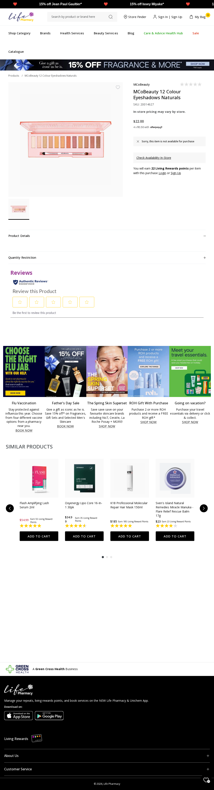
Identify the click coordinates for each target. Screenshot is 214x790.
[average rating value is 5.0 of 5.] (121, 526)
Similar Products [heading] (29, 446)
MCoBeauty (141, 84)
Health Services (72, 33)
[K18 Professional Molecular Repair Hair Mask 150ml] (129, 478)
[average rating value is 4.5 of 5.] (76, 526)
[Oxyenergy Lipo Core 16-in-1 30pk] (84, 478)
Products (13, 75)
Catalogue (16, 51)
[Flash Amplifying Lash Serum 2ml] (39, 478)
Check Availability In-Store (153, 158)
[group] (39, 500)
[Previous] (10, 508)
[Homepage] (21, 17)
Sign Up (176, 17)
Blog (131, 33)
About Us (11, 755)
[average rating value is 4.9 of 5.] (31, 526)
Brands (45, 33)
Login (162, 173)
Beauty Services (106, 33)
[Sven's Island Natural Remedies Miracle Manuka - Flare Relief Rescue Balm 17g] (175, 478)
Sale (195, 33)
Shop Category (19, 33)
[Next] (204, 508)
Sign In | (164, 17)
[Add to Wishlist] (118, 87)
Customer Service (18, 769)
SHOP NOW (107, 426)
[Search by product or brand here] (110, 16)
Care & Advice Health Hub (163, 33)
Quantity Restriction (22, 257)
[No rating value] (191, 84)
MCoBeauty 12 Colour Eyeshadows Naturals (50, 75)
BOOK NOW (23, 430)
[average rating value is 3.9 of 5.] (167, 526)
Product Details (19, 236)
